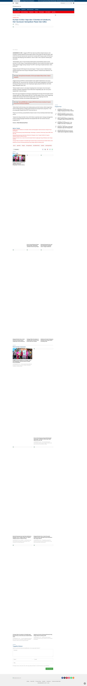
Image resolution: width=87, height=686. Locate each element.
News (18, 17)
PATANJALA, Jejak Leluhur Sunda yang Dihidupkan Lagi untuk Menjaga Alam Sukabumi (65, 127)
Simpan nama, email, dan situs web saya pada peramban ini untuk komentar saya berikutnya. (31, 665)
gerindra (53, 12)
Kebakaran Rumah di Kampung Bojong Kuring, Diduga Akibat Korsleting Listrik (28, 142)
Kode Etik (32, 681)
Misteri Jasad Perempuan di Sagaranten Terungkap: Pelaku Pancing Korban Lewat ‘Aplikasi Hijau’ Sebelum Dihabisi (66, 119)
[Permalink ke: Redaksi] (14, 24)
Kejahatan (31, 12)
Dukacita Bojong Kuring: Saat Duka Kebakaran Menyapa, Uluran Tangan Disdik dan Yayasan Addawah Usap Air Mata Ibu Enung (31, 136)
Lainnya (36, 9)
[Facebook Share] (43, 149)
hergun (23, 145)
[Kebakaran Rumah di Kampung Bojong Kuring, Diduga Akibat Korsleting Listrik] (47, 293)
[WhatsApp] (71, 678)
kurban (42, 145)
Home (14, 9)
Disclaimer (49, 681)
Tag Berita (23, 9)
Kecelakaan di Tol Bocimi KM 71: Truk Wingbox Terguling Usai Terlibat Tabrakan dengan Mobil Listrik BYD (66, 110)
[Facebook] (62, 678)
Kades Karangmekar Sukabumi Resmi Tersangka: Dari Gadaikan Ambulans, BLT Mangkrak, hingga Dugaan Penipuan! (66, 114)
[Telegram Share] (50, 149)
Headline (14, 17)
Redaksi (16, 23)
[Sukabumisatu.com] (17, 6)
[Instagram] (69, 678)
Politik (18, 9)
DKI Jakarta (48, 12)
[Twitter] (65, 678)
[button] (71, 3)
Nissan (36, 12)
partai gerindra (49, 145)
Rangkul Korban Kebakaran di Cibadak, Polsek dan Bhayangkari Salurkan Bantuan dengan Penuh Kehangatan (32, 130)
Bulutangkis (41, 12)
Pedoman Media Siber (56, 681)
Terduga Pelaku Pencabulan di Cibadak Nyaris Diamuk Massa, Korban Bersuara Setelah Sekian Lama (33, 140)
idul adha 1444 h (36, 145)
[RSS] (73, 678)
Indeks (17, 3)
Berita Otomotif (30, 9)
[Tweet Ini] (45, 149)
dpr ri (14, 145)
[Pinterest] (67, 678)
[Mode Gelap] (73, 3)
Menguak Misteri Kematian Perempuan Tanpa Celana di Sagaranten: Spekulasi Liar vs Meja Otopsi (65, 131)
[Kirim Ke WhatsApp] (52, 149)
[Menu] (13, 3)
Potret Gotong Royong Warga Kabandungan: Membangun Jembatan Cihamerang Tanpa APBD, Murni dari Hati (43, 0)
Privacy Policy (38, 681)
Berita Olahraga (24, 12)
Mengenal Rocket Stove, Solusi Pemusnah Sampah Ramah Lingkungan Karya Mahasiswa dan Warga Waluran (32, 138)
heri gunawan (29, 145)
